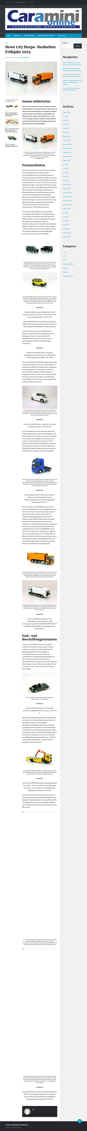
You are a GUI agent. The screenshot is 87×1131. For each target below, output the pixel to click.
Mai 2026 (65, 124)
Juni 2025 (66, 168)
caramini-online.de (19, 1125)
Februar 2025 (67, 184)
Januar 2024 (66, 237)
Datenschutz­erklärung (21, 2)
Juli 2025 (65, 164)
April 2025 (66, 176)
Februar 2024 (67, 232)
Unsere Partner (29, 35)
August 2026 (66, 112)
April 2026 (66, 128)
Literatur (65, 268)
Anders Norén (16, 1127)
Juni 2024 (66, 216)
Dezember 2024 (67, 192)
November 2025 (67, 148)
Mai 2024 (65, 220)
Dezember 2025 (67, 144)
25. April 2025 (24, 57)
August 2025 (66, 160)
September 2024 (68, 204)
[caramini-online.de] (43, 19)
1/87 (6, 43)
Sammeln (65, 272)
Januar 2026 (66, 140)
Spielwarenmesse (68, 276)
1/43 (64, 256)
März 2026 (66, 132)
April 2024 (66, 225)
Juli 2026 (65, 116)
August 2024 (66, 208)
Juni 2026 (66, 120)
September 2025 (68, 156)
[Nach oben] (80, 1121)
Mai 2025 (65, 172)
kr (17, 57)
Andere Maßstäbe (68, 264)
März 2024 (66, 229)
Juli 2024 (65, 212)
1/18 (64, 252)
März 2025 (66, 180)
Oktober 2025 (67, 152)
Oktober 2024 (67, 200)
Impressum (9, 2)
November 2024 (67, 196)
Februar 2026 (67, 136)
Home (9, 35)
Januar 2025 (66, 188)
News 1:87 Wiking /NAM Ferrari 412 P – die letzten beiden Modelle (72, 82)
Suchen (65, 43)
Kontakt (31, 2)
